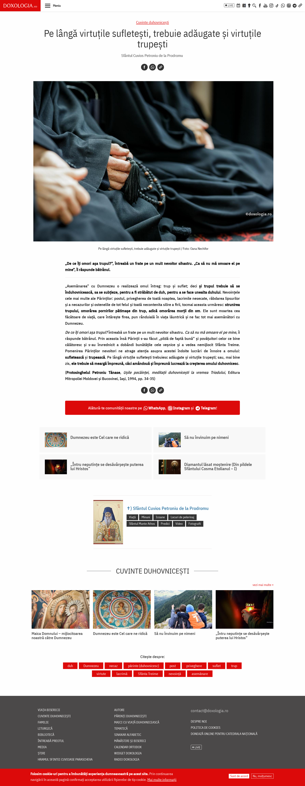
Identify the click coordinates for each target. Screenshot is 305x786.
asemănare (200, 673)
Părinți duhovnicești (130, 716)
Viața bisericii (49, 710)
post (173, 665)
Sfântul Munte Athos (142, 524)
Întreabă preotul (51, 741)
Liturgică (45, 729)
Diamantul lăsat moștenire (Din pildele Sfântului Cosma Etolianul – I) (218, 466)
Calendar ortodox (128, 747)
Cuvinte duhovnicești (152, 22)
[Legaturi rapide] (300, 5)
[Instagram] (271, 5)
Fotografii (195, 524)
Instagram (181, 407)
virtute (101, 673)
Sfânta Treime (148, 673)
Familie (43, 722)
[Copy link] (160, 67)
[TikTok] (277, 5)
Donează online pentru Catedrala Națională (224, 734)
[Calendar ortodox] (238, 5)
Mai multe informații (162, 779)
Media (42, 747)
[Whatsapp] (152, 67)
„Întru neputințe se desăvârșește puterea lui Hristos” (106, 466)
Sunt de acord (239, 776)
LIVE (230, 5)
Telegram (208, 407)
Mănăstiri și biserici (130, 741)
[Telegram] (294, 5)
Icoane (160, 517)
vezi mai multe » (263, 585)
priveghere (194, 665)
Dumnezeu (91, 665)
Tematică (121, 729)
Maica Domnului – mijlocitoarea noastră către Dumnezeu (57, 635)
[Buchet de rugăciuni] (249, 5)
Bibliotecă (46, 735)
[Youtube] (265, 5)
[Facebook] (260, 5)
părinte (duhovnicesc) (143, 665)
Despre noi (199, 721)
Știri (41, 753)
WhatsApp (156, 407)
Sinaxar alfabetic (127, 735)
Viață (132, 517)
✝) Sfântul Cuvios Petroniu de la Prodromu (168, 508)
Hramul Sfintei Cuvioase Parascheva (65, 759)
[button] (53, 5)
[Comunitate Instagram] (288, 5)
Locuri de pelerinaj (182, 517)
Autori (119, 710)
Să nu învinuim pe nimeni (206, 437)
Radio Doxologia (126, 759)
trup (234, 665)
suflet (217, 665)
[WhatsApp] (282, 5)
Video (179, 524)
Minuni (146, 517)
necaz (113, 665)
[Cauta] (254, 5)
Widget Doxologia (128, 753)
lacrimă (121, 673)
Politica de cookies (205, 728)
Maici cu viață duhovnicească (136, 722)
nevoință (175, 673)
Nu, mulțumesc (262, 776)
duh (70, 665)
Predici (165, 524)
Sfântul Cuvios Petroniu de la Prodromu (152, 55)
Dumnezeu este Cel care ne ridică (99, 437)
